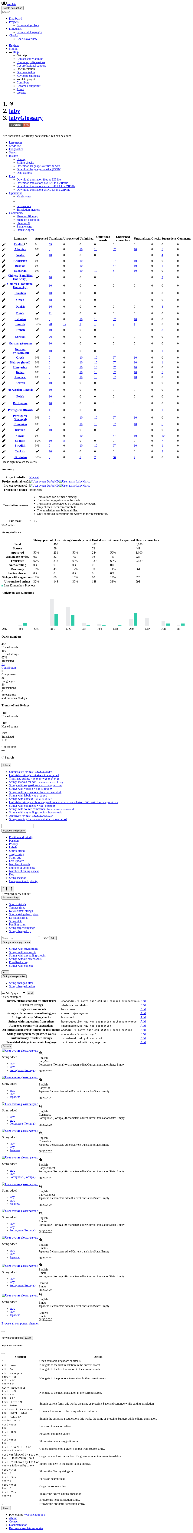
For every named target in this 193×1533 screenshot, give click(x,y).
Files (12, 176)
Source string (17, 850)
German (20, 336)
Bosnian (20, 265)
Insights (13, 155)
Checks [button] (13, 35)
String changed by (20, 931)
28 (50, 324)
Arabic (20, 255)
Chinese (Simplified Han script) (20, 277)
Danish (20, 306)
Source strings (17, 904)
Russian (20, 430)
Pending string (17, 924)
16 (50, 306)
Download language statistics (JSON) (39, 169)
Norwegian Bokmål (20, 389)
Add (53, 938)
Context (43, 1283)
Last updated (16, 860)
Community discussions (31, 62)
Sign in (13, 48)
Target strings (17, 907)
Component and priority (23, 881)
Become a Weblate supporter (26, 1528)
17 (64, 324)
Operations (15, 193)
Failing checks (25, 162)
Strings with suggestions (23, 948)
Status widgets (25, 229)
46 (114, 457)
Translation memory (28, 209)
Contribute (23, 82)
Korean (20, 383)
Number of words (19, 864)
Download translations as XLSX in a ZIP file (43, 189)
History (21, 159)
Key (11, 874)
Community (16, 213)
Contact (13, 1521)
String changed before (22, 986)
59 (50, 244)
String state (15, 921)
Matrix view (24, 196)
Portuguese (20, 403)
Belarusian (20, 260)
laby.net (34, 477)
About (20, 89)
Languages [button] (15, 28)
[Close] (3, 1331)
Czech (20, 299)
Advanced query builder (16, 893)
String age (15, 857)
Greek (20, 357)
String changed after (21, 983)
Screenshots (24, 206)
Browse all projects (28, 25)
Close (28, 1338)
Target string (16, 854)
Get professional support (31, 65)
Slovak (20, 435)
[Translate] (3, 245)
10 (81, 249)
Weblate (11, 4)
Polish (20, 396)
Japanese (20, 377)
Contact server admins (30, 58)
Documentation (26, 72)
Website (21, 92)
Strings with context (21, 965)
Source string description (23, 914)
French (20, 329)
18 (50, 299)
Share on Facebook (28, 219)
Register (14, 45)
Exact (45, 938)
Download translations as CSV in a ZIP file (42, 182)
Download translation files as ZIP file (39, 179)
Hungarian (20, 367)
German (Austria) (20, 343)
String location (17, 877)
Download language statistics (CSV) (38, 166)
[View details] (41, 1054)
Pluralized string (18, 962)
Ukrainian (20, 457)
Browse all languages (29, 32)
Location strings (18, 917)
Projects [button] (13, 22)
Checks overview (27, 38)
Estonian (20, 319)
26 (50, 336)
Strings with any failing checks (27, 955)
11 (50, 313)
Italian (20, 372)
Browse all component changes (20, 1323)
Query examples (11, 996)
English (19, 244)
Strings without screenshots (25, 958)
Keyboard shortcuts (28, 75)
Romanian (20, 424)
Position (14, 840)
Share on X (23, 223)
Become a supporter (28, 85)
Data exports (24, 172)
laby (14, 110)
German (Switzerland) (20, 351)
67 (114, 249)
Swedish (20, 445)
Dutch (20, 313)
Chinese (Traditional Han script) (20, 285)
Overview (15, 145)
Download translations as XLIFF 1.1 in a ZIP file (46, 186)
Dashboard (15, 18)
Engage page (24, 226)
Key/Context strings (21, 911)
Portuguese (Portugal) (20, 417)
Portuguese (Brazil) (20, 410)
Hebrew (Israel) (20, 362)
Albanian (20, 249)
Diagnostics (16, 149)
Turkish (20, 451)
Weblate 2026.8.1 (34, 1514)
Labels (13, 847)
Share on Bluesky (27, 216)
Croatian (20, 293)
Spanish (20, 440)
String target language (22, 927)
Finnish (20, 324)
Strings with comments (22, 952)
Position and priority (21, 837)
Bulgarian (20, 270)
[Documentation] (3, 757)
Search (13, 152)
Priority (13, 844)
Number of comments (22, 867)
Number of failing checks (24, 871)
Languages (15, 142)
